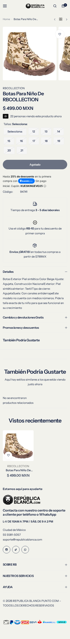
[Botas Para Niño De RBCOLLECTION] (18, 445)
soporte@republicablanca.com (22, 539)
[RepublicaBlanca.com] (35, 6)
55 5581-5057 (12, 534)
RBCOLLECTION (14, 88)
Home (6, 19)
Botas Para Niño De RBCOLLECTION (18, 470)
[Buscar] (55, 6)
